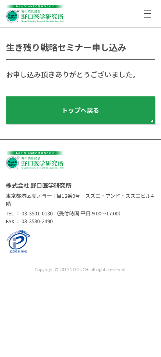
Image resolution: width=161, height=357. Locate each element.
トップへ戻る (80, 110)
